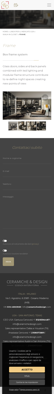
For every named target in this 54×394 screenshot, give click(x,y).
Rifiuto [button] (27, 376)
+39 (12, 307)
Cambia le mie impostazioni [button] (27, 382)
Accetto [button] (27, 369)
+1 (41, 320)
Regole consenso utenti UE (30, 390)
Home (5, 31)
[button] (45, 97)
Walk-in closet (10, 34)
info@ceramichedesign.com (27, 324)
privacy (35, 244)
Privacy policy (14, 390)
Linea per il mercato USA (22, 31)
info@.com (37, 307)
